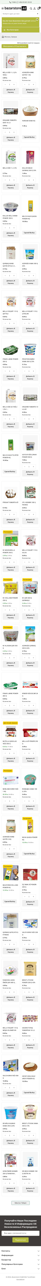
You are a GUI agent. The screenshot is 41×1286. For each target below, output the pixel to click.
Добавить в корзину (11, 91)
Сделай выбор (29, 137)
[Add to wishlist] (17, 54)
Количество (7, 80)
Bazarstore (16, 1277)
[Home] (3, 36)
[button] (3, 8)
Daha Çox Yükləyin (20, 1203)
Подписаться (20, 1240)
